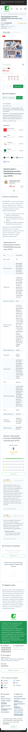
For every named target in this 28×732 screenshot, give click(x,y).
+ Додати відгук (13, 474)
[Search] (21, 9)
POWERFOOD (8, 23)
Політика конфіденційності (18, 701)
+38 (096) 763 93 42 (6, 649)
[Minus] (5, 86)
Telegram (18, 680)
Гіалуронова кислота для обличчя (6, 709)
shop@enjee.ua (4, 666)
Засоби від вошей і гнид (6, 706)
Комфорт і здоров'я (6, 700)
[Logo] (7, 9)
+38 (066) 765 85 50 (6, 651)
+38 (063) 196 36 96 (6, 647)
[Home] (1, 14)
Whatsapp (18, 685)
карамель (12, 98)
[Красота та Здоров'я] (13, 617)
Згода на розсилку (18, 710)
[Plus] (10, 86)
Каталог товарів (18, 696)
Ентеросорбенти (5, 712)
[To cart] (21, 186)
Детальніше (6, 723)
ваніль (5, 98)
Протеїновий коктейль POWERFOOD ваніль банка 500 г (15, 182)
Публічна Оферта (18, 712)
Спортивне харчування (13, 14)
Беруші (3, 696)
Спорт (5, 14)
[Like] (14, 508)
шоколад (19, 98)
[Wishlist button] (23, 64)
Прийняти (13, 726)
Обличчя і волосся (6, 698)
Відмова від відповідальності (18, 707)
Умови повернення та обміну (19, 704)
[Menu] (1, 8)
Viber (17, 683)
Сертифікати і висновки (20, 698)
